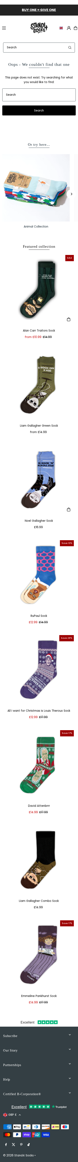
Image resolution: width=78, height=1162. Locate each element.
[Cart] (75, 28)
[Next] (71, 194)
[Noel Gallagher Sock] (39, 480)
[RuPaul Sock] (39, 575)
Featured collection (39, 246)
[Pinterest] (21, 1145)
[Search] (70, 48)
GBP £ (12, 1115)
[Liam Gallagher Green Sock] (39, 385)
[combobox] (39, 48)
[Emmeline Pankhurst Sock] (39, 955)
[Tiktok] (28, 1145)
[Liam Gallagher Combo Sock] (39, 860)
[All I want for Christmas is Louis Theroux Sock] (39, 670)
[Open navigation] (13, 28)
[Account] (69, 28)
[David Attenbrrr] (39, 765)
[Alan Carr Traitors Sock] (39, 290)
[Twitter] (13, 1145)
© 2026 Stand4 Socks (18, 1155)
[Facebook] (6, 1145)
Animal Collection (36, 227)
